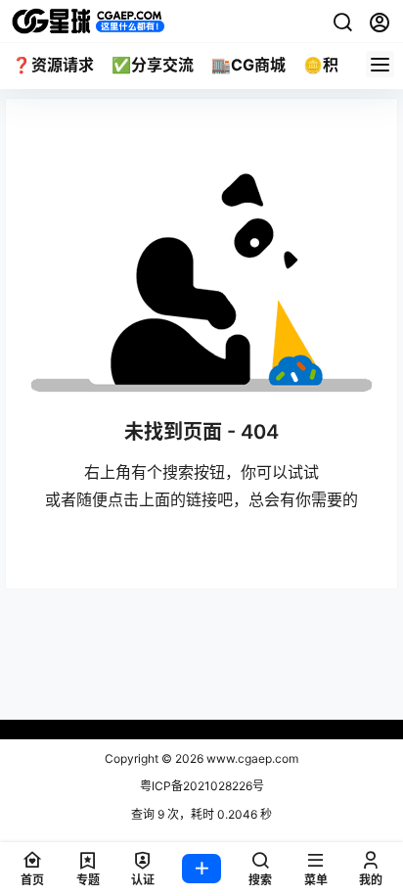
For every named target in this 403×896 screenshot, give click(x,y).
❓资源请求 (53, 64)
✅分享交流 (153, 64)
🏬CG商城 (248, 64)
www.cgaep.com (250, 758)
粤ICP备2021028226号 (202, 785)
